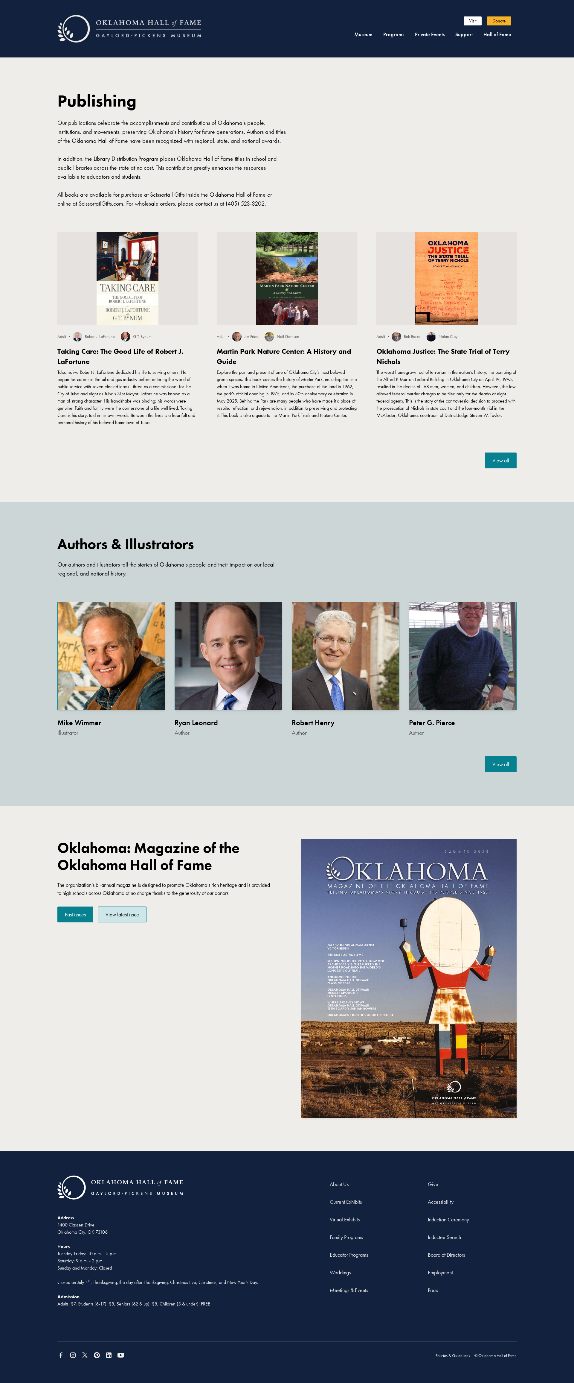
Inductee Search (444, 1237)
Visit (472, 21)
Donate (499, 21)
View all (500, 460)
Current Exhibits (346, 1201)
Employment (440, 1272)
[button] (363, 34)
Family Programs (346, 1237)
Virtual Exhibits (345, 1219)
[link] (501, 460)
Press (433, 1290)
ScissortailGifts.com (101, 203)
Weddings (340, 1272)
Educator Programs (349, 1254)
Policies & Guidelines (453, 1355)
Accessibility (441, 1201)
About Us (339, 1184)
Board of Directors (446, 1254)
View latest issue (122, 914)
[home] (140, 28)
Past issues (75, 914)
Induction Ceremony (448, 1219)
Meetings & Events (349, 1290)
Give (433, 1184)
